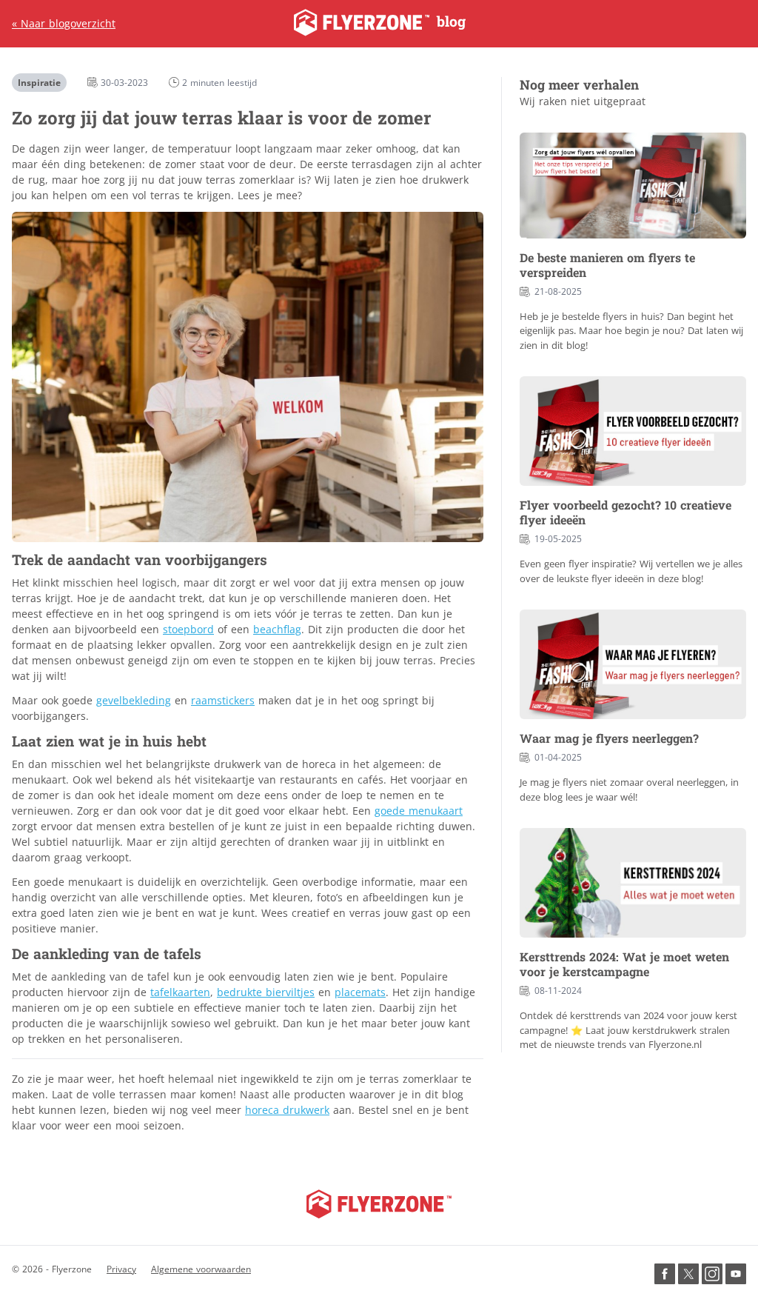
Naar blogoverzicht (63, 23)
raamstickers (223, 700)
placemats (360, 992)
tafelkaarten (180, 992)
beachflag (277, 629)
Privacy (121, 1269)
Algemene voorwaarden (201, 1269)
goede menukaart (419, 811)
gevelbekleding (133, 700)
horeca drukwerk (287, 1110)
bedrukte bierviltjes (266, 992)
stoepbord (188, 629)
